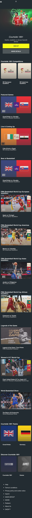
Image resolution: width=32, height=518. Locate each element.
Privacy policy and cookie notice (15, 491)
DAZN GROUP (10, 497)
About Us (8, 506)
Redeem (8, 503)
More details (16, 51)
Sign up (16, 46)
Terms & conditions (11, 488)
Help (6, 484)
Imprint (7, 494)
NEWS (7, 500)
